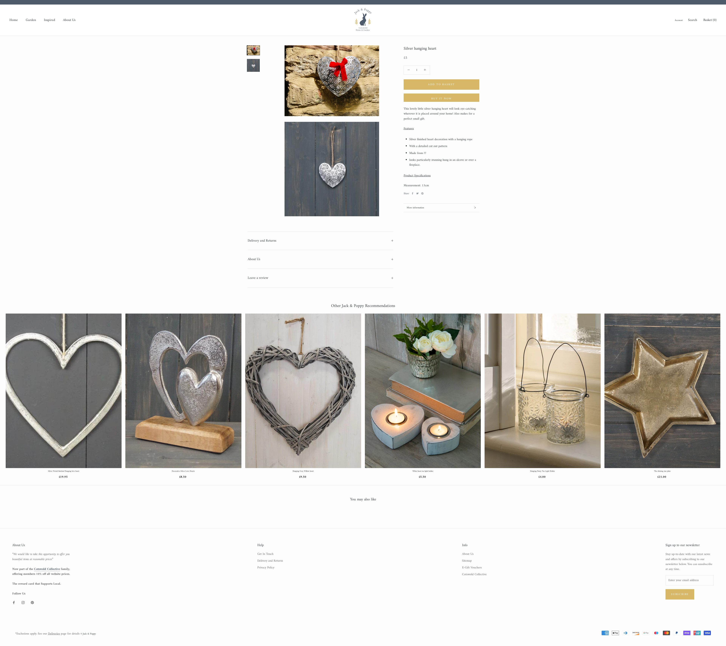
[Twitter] (417, 193)
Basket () (710, 20)
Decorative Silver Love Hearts (183, 471)
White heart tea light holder (423, 471)
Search (692, 20)
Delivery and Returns (262, 241)
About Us (69, 20)
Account (679, 20)
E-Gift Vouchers (472, 567)
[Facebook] (412, 193)
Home (13, 20)
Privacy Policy (265, 567)
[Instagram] (23, 602)
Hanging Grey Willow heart (303, 471)
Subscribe (680, 594)
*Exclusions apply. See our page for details (47, 633)
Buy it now (441, 98)
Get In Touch (265, 554)
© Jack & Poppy (88, 634)
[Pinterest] (422, 193)
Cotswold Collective (474, 574)
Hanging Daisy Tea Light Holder (542, 471)
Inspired (49, 20)
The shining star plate (662, 471)
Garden (31, 20)
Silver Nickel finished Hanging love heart (63, 471)
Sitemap (467, 561)
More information (415, 208)
